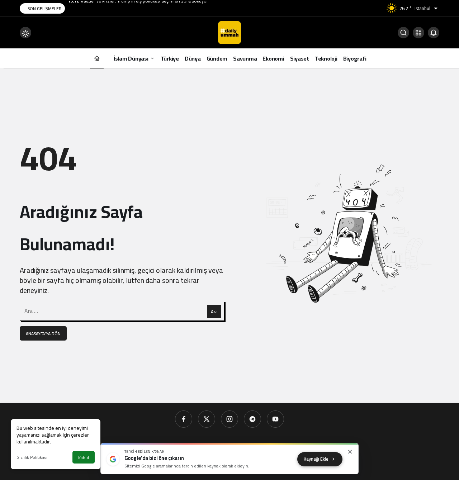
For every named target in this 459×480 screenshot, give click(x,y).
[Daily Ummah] (229, 32)
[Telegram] (252, 419)
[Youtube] (275, 419)
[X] (206, 419)
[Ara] (403, 32)
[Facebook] (183, 419)
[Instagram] (229, 419)
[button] (418, 32)
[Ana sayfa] (97, 58)
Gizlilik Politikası (31, 457)
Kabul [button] (83, 457)
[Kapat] (350, 451)
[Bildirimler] (433, 32)
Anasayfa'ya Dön (43, 333)
